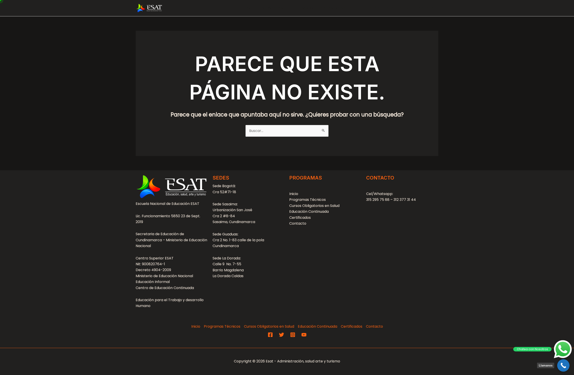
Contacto (425, 8)
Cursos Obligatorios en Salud (323, 8)
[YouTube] (304, 334)
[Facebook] (270, 334)
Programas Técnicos (263, 8)
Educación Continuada (381, 8)
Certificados (300, 217)
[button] (285, 8)
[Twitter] (281, 334)
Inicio (293, 193)
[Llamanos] (563, 365)
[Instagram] (292, 334)
